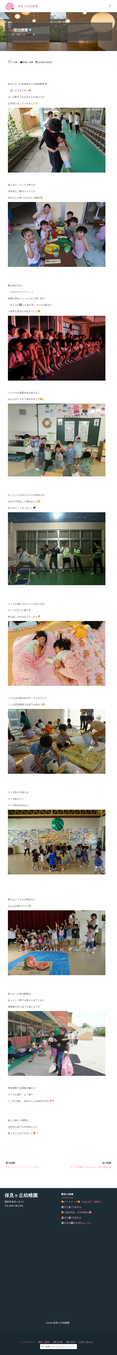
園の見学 (70, 1342)
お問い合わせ (86, 1342)
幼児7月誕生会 (72, 1217)
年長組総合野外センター (78, 1223)
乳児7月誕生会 (72, 1207)
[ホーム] (12, 35)
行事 (31, 62)
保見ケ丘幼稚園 (28, 6)
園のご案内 (44, 1342)
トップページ (28, 1342)
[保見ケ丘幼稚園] (10, 6)
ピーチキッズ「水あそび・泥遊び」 (83, 1201)
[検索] (42, 1346)
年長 (18, 35)
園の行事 (58, 1342)
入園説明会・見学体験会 (76, 1212)
